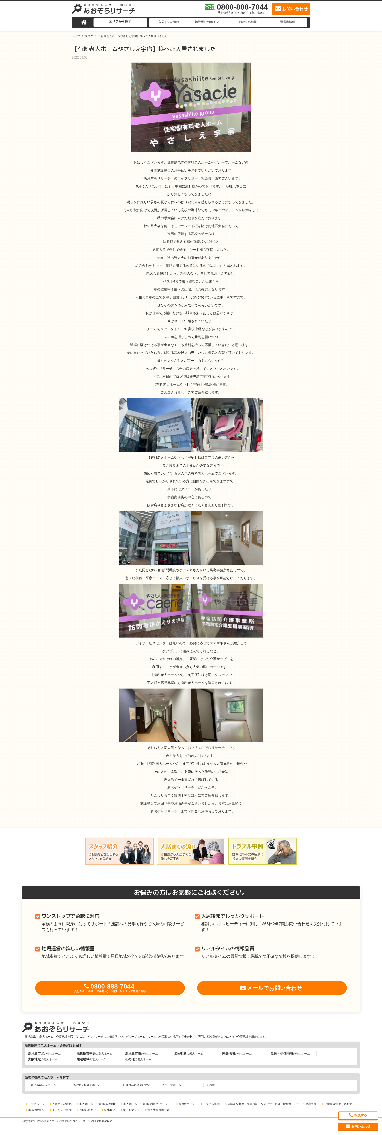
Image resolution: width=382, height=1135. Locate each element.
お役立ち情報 (248, 22)
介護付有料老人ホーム (42, 1085)
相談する (360, 1115)
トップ (76, 36)
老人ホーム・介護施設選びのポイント (147, 1104)
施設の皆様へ (36, 1109)
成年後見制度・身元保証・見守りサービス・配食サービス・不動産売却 (272, 1104)
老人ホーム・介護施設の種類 (97, 1104)
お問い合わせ (87, 1109)
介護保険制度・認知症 (338, 1104)
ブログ (89, 36)
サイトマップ (131, 1109)
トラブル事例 (211, 1104)
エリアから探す (120, 21)
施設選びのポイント (208, 22)
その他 (210, 1085)
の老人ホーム (44, 1053)
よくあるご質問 (62, 1109)
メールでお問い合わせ (274, 988)
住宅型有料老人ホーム (86, 1085)
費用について (186, 1104)
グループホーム (171, 1085)
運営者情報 (287, 22)
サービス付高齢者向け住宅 (134, 1085)
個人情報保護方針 (158, 1109)
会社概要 (109, 1109)
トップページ (36, 1104)
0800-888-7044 (110, 988)
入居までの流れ (168, 22)
